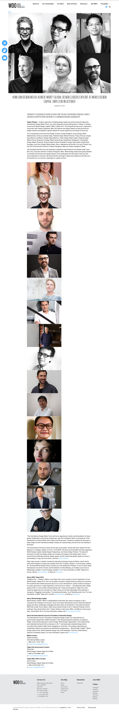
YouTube (95, 695)
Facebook (59, 572)
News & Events (72, 4)
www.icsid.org (72, 632)
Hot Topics (64, 690)
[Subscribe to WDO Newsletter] (4, 58)
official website (63, 558)
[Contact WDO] (4, 50)
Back (9, 12)
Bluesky (95, 693)
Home (62, 683)
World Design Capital (73, 611)
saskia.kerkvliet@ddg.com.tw (38, 644)
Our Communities (48, 4)
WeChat (95, 698)
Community (64, 687)
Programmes (65, 689)
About (62, 685)
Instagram (96, 687)
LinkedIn (95, 689)
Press (62, 692)
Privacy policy (92, 707)
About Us (36, 4)
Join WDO (94, 4)
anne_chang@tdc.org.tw (37, 667)
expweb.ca (63, 707)
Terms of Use (81, 707)
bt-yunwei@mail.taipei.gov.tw (38, 656)
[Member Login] (106, 7)
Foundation (104, 4)
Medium (95, 697)
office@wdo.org (43, 696)
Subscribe (80, 683)
